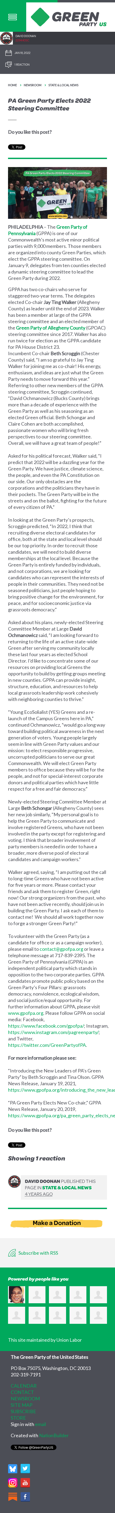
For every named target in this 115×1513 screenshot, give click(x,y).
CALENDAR (24, 1386)
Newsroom (32, 85)
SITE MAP (21, 1405)
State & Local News (63, 85)
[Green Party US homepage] (69, 16)
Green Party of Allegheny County (50, 328)
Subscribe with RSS (38, 1253)
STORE (18, 1418)
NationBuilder (54, 1435)
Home (12, 85)
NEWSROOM (25, 1398)
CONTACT (22, 1392)
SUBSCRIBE (23, 1411)
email (40, 1424)
